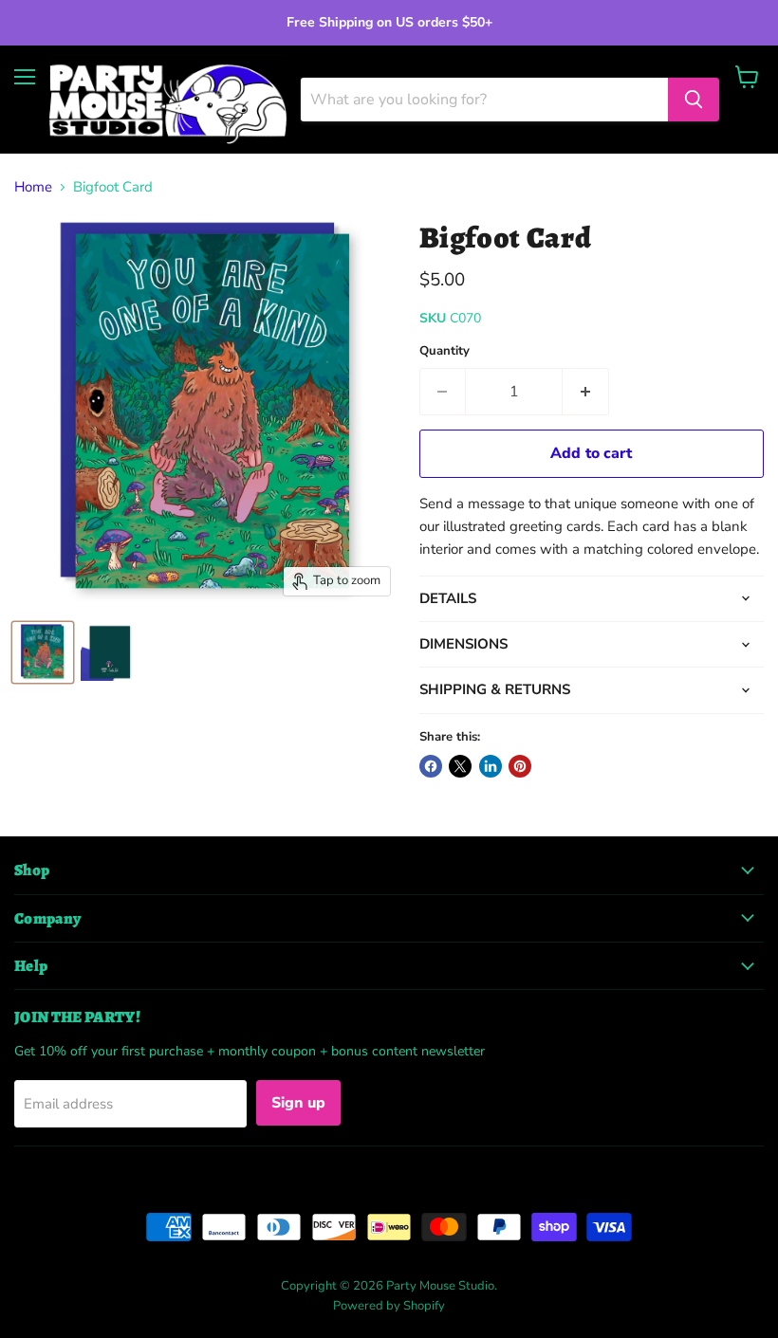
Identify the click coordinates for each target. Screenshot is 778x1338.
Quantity (444, 351)
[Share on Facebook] (430, 766)
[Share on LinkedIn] (490, 766)
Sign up (298, 1102)
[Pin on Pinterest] (520, 766)
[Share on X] (460, 766)
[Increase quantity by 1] (586, 391)
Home (33, 187)
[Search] (693, 99)
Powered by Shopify (389, 1305)
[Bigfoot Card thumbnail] (42, 652)
